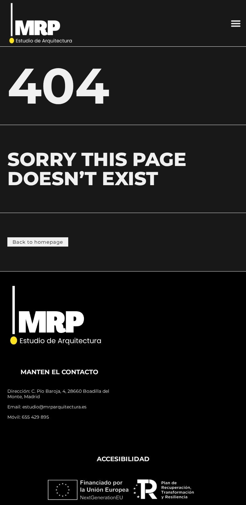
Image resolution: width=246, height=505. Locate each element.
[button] (235, 23)
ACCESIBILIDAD (123, 459)
